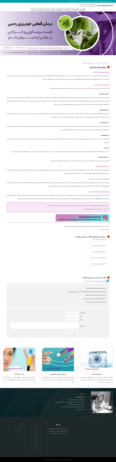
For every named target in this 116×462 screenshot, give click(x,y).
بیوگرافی (52, 10)
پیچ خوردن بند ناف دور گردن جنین (97, 258)
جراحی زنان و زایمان (19, 430)
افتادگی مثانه (36, 449)
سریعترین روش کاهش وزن (58, 374)
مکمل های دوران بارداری (32, 139)
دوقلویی (76, 130)
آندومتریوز (35, 432)
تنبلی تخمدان (36, 444)
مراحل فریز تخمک (96, 374)
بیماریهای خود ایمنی (72, 161)
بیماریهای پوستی (80, 161)
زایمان (64, 79)
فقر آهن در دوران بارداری (99, 126)
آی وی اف (36, 427)
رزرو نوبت (33, 10)
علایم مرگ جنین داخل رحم (99, 239)
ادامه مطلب (101, 382)
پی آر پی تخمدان (19, 374)
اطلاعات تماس (39, 10)
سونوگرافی (20, 427)
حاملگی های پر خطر (56, 151)
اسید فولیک (19, 195)
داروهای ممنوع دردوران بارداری (98, 251)
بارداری (93, 63)
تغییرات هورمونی (89, 97)
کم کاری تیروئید (106, 114)
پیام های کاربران (59, 10)
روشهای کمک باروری (38, 151)
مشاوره (21, 422)
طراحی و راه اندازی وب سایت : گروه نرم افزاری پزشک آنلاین (58, 459)
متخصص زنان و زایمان (76, 88)
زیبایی (80, 205)
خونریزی (36, 439)
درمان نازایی (20, 425)
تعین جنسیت (36, 430)
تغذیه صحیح (22, 139)
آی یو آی (36, 447)
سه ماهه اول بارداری (34, 97)
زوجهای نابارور (59, 205)
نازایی (36, 422)
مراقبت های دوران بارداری (87, 88)
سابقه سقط (49, 151)
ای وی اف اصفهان (74, 205)
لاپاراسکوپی (36, 442)
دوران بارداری (71, 76)
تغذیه (36, 451)
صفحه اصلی (82, 10)
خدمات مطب (46, 10)
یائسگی (36, 437)
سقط (36, 434)
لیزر (22, 432)
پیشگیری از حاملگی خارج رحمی (98, 245)
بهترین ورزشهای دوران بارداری (98, 264)
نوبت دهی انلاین (104, 209)
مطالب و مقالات (75, 10)
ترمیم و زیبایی (20, 434)
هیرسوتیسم (73, 104)
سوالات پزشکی (68, 10)
